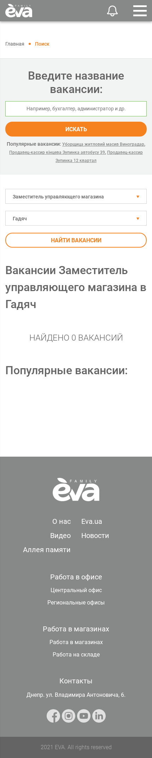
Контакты (76, 681)
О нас (61, 521)
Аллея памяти (47, 549)
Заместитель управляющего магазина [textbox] (58, 196)
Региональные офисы (76, 602)
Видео (60, 535)
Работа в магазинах (76, 642)
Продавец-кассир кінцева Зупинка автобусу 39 (57, 152)
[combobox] (76, 196)
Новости (95, 535)
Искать (76, 129)
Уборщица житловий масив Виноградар (103, 144)
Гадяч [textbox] (20, 218)
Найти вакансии (76, 240)
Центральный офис (76, 590)
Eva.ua (91, 521)
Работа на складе (76, 654)
